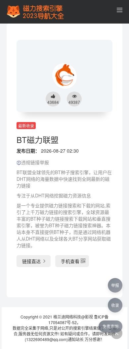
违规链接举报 (35, 162)
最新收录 (26, 125)
